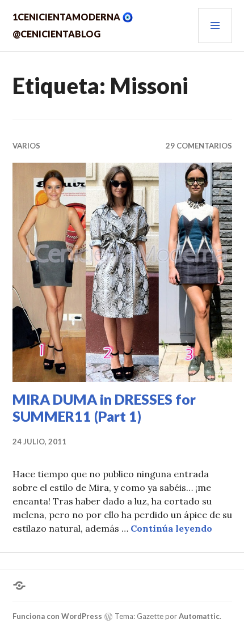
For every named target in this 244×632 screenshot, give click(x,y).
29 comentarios (199, 145)
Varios (26, 145)
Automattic (199, 616)
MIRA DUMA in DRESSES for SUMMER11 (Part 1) (104, 408)
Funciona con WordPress (57, 616)
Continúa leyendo (171, 528)
